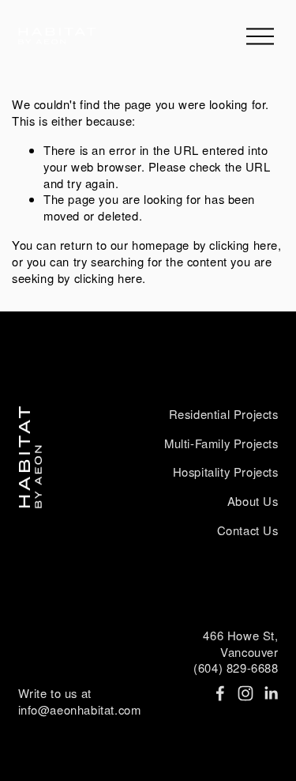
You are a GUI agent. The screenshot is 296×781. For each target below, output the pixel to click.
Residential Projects (224, 414)
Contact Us (248, 530)
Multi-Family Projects (221, 443)
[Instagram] (245, 693)
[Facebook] (220, 693)
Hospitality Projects (226, 472)
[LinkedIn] (271, 693)
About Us (253, 501)
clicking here (243, 244)
